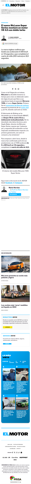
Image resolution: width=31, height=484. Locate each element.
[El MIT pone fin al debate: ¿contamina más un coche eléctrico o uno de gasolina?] (9, 409)
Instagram (18, 183)
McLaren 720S (13, 198)
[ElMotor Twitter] (14, 452)
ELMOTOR (5, 361)
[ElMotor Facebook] (12, 453)
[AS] (9, 457)
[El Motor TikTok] (19, 452)
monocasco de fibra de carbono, (17, 105)
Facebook (9, 183)
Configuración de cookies (10, 446)
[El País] (4, 457)
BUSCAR (7, 343)
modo (25, 107)
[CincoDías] (15, 457)
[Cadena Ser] (15, 460)
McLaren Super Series (23, 198)
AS (20, 361)
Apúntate (7, 327)
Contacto (18, 448)
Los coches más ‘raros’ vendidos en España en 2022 (14, 306)
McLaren (3, 200)
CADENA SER (24, 362)
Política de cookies (21, 446)
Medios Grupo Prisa (15, 482)
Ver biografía (13, 194)
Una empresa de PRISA (15, 478)
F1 (7, 1)
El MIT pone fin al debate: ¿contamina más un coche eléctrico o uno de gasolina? (8, 413)
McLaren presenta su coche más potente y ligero (14, 277)
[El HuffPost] (23, 457)
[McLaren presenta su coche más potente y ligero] (15, 264)
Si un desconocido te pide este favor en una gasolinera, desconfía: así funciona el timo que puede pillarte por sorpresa (8, 385)
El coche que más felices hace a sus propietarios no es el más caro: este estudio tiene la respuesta (21, 414)
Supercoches (4, 22)
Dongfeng (12, 1)
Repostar (18, 1)
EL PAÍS (17, 362)
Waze (22, 1)
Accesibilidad (12, 448)
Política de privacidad (18, 444)
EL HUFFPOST (11, 362)
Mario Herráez (14, 37)
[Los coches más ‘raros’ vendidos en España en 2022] (15, 293)
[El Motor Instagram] (16, 452)
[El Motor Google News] (21, 453)
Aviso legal (10, 444)
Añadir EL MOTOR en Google (11, 43)
